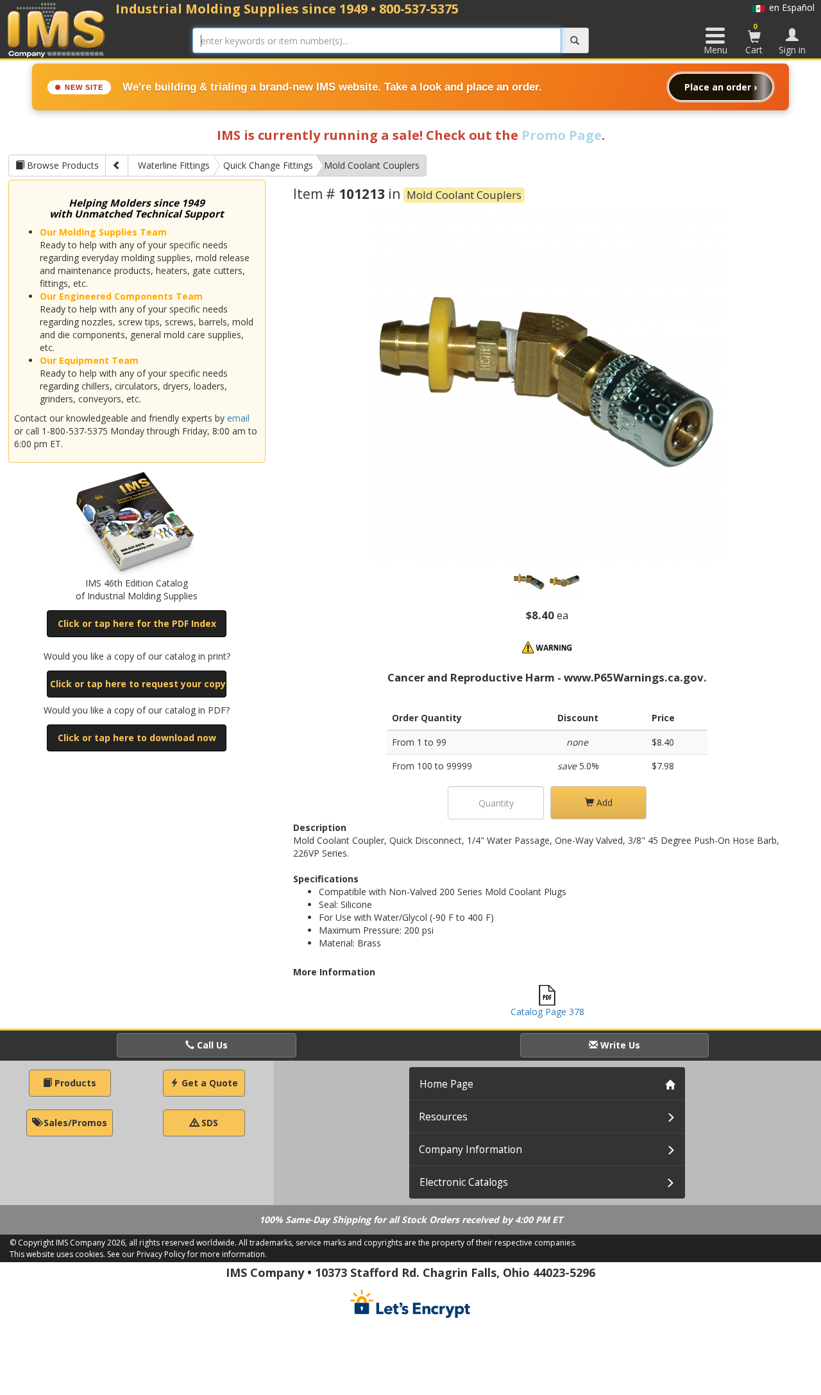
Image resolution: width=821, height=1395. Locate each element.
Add (603, 802)
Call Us (211, 1045)
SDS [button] (208, 1123)
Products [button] (74, 1083)
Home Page (446, 1084)
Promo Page (561, 135)
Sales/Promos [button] (74, 1123)
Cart (754, 38)
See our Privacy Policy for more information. (187, 1254)
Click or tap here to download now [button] (137, 738)
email (238, 418)
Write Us (619, 1045)
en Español (790, 7)
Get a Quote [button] (208, 1083)
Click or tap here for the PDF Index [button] (137, 623)
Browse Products (61, 165)
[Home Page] (56, 29)
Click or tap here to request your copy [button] (138, 684)
